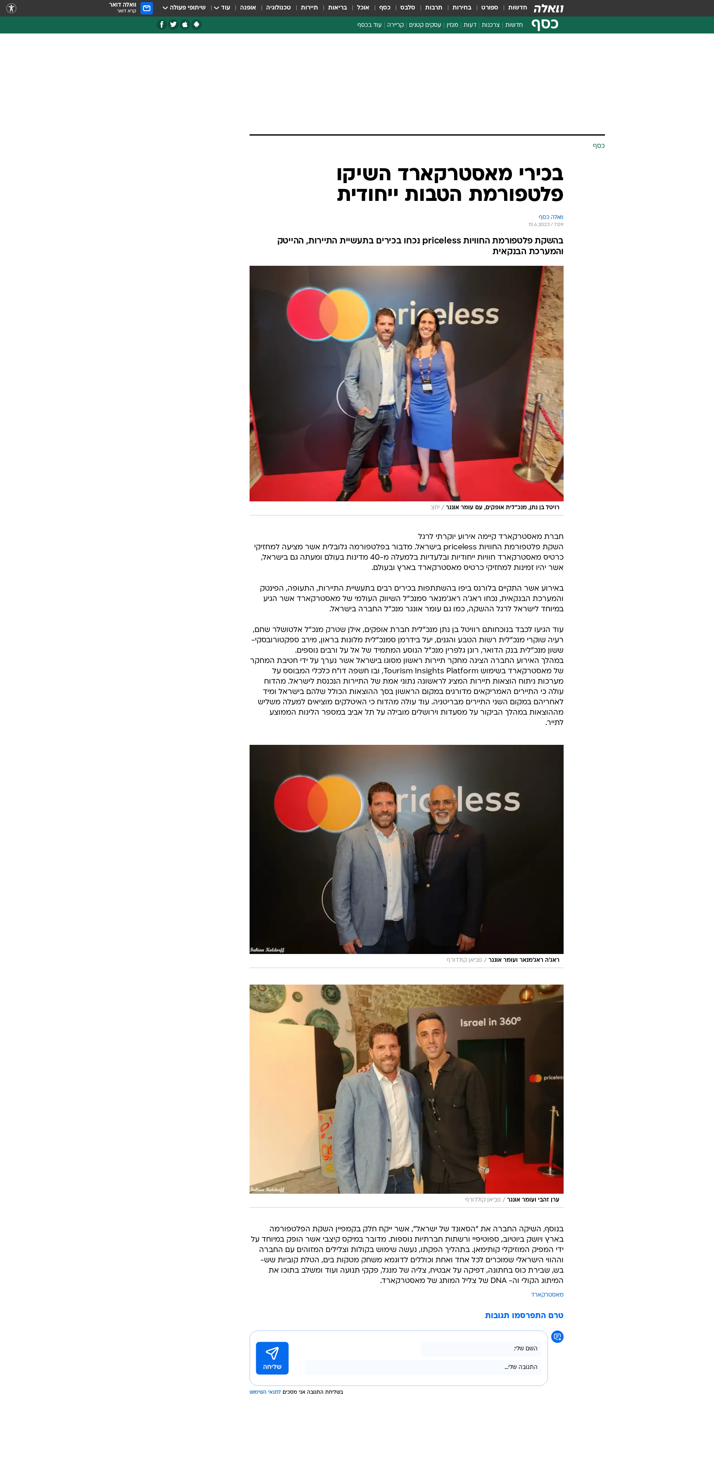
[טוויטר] (173, 24)
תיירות (309, 8)
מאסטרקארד (547, 1295)
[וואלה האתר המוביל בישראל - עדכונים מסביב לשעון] (549, 8)
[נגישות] (11, 8)
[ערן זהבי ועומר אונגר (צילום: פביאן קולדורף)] (407, 1096)
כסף (384, 8)
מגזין (452, 25)
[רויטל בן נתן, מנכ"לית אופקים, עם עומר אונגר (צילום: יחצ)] (407, 390)
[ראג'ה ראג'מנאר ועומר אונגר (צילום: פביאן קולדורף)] (407, 856)
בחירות (461, 8)
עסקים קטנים (425, 25)
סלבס (407, 8)
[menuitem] (512, 8)
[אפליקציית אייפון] (185, 24)
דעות (470, 25)
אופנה (248, 8)
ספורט (489, 8)
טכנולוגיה (278, 8)
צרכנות (491, 25)
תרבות (434, 8)
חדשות (517, 8)
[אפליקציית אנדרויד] (196, 24)
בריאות (337, 8)
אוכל (363, 8)
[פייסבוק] (162, 24)
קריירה (395, 25)
